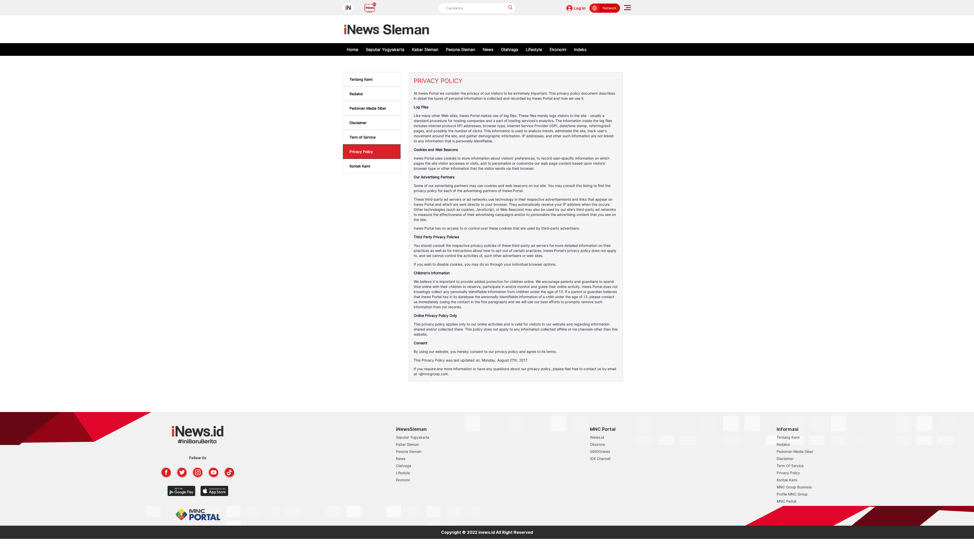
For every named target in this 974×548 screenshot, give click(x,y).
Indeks (580, 49)
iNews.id (597, 437)
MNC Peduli (786, 501)
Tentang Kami (361, 79)
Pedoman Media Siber (368, 108)
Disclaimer (358, 123)
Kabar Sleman (425, 49)
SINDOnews (600, 451)
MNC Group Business (794, 487)
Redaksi (356, 94)
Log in (580, 8)
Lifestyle (534, 49)
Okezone (597, 444)
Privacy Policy (361, 151)
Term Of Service (790, 466)
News (488, 49)
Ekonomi (558, 49)
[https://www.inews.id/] (386, 29)
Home (352, 49)
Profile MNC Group (792, 494)
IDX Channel (600, 458)
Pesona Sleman (460, 49)
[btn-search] (510, 7)
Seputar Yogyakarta (385, 49)
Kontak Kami (360, 166)
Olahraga (509, 49)
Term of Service (363, 137)
